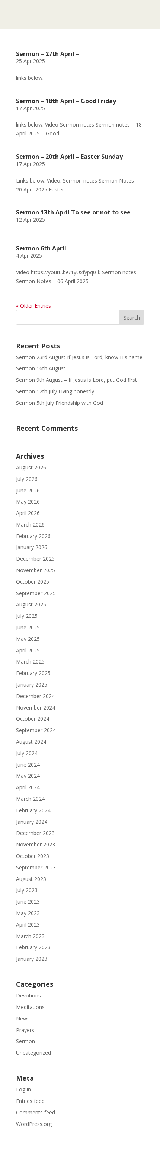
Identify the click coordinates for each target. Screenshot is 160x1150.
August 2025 (31, 604)
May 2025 (28, 638)
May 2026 (28, 501)
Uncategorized (33, 1052)
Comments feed (35, 1112)
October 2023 (32, 855)
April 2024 (28, 787)
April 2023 (28, 924)
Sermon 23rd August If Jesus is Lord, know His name (79, 357)
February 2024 (33, 810)
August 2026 (31, 467)
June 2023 (28, 901)
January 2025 (31, 684)
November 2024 (35, 707)
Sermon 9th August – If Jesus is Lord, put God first (76, 379)
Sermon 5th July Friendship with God (59, 402)
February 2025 (33, 672)
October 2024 (32, 718)
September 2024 (36, 730)
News (23, 1018)
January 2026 (31, 547)
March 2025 (30, 661)
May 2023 (28, 913)
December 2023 (35, 832)
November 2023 (35, 844)
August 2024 (31, 741)
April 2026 (28, 513)
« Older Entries (33, 305)
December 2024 (35, 695)
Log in (23, 1089)
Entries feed (30, 1100)
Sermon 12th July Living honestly (55, 391)
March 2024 (30, 798)
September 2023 (36, 867)
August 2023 (31, 878)
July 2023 (27, 890)
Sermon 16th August (40, 368)
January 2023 (31, 958)
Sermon (25, 1041)
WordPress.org (34, 1123)
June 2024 (28, 764)
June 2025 (28, 627)
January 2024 (31, 821)
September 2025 (36, 593)
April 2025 (28, 650)
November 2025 (35, 570)
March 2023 (30, 936)
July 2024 (27, 753)
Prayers (25, 1029)
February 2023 (33, 947)
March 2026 (30, 524)
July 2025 (27, 615)
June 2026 (28, 490)
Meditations (30, 1006)
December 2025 (35, 558)
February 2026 (33, 536)
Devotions (28, 995)
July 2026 (27, 478)
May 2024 (28, 775)
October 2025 (32, 581)
